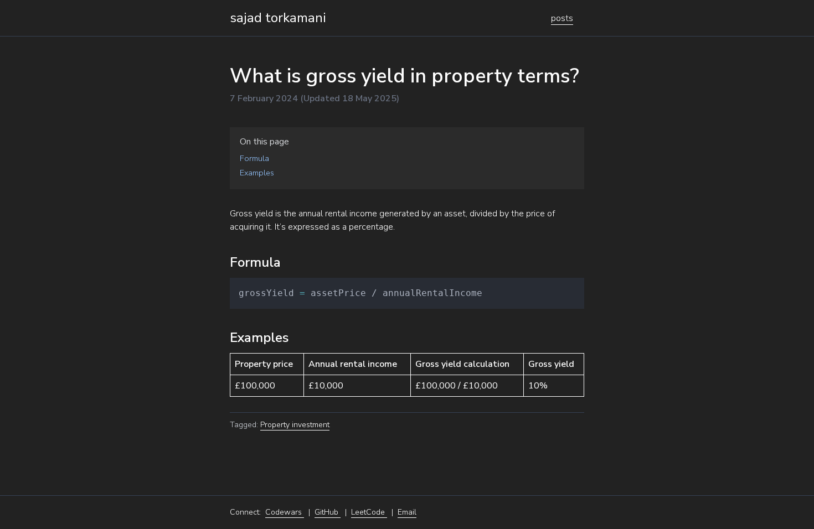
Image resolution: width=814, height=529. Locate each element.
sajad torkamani (278, 18)
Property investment (294, 424)
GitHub (328, 512)
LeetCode (369, 512)
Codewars (284, 512)
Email (407, 512)
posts (562, 18)
